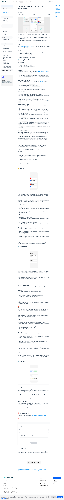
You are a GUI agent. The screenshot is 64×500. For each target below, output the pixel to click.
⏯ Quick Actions (57, 12)
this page (39, 404)
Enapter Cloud (42, 81)
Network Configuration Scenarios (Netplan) (6, 63)
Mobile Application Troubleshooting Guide (38, 415)
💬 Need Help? (56, 17)
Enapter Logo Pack (34, 480)
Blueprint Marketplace (6, 14)
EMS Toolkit (42, 478)
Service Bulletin (33, 1)
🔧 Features (56, 13)
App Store (38, 71)
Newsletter (45, 1)
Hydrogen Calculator (34, 482)
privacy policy (3, 498)
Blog (4, 481)
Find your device (23, 478)
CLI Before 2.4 (5, 55)
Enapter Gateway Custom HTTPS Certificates (7, 60)
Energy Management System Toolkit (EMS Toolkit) (7, 10)
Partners (4, 483)
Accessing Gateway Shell (7, 50)
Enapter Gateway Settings (7, 64)
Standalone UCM (5, 33)
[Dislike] (38, 462)
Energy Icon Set (33, 478)
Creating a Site (35, 82)
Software (21, 1)
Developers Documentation (44, 483)
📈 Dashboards (56, 6)
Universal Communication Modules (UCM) (7, 29)
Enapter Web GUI (5, 18)
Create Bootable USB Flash (7, 47)
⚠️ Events (56, 8)
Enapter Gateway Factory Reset (7, 58)
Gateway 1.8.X (5, 72)
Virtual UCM (5, 31)
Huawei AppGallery (23, 72)
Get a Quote (5, 485)
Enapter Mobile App (6, 12)
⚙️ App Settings (57, 9)
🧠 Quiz (55, 16)
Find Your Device (16, 1)
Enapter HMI (5, 20)
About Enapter (5, 480)
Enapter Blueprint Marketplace (26, 46)
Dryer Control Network (6, 21)
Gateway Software (6, 39)
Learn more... (47, 398)
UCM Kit (4, 34)
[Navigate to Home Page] (7, 1)
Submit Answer (33, 442)
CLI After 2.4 (5, 54)
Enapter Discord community (39, 451)
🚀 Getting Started (57, 5)
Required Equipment (6, 45)
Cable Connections (6, 48)
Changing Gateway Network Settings (7, 52)
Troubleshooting (39, 1)
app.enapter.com (36, 72)
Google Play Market (45, 71)
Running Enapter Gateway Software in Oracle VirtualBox (7, 67)
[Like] (37, 462)
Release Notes (5, 40)
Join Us (3, 84)
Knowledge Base (26, 1)
